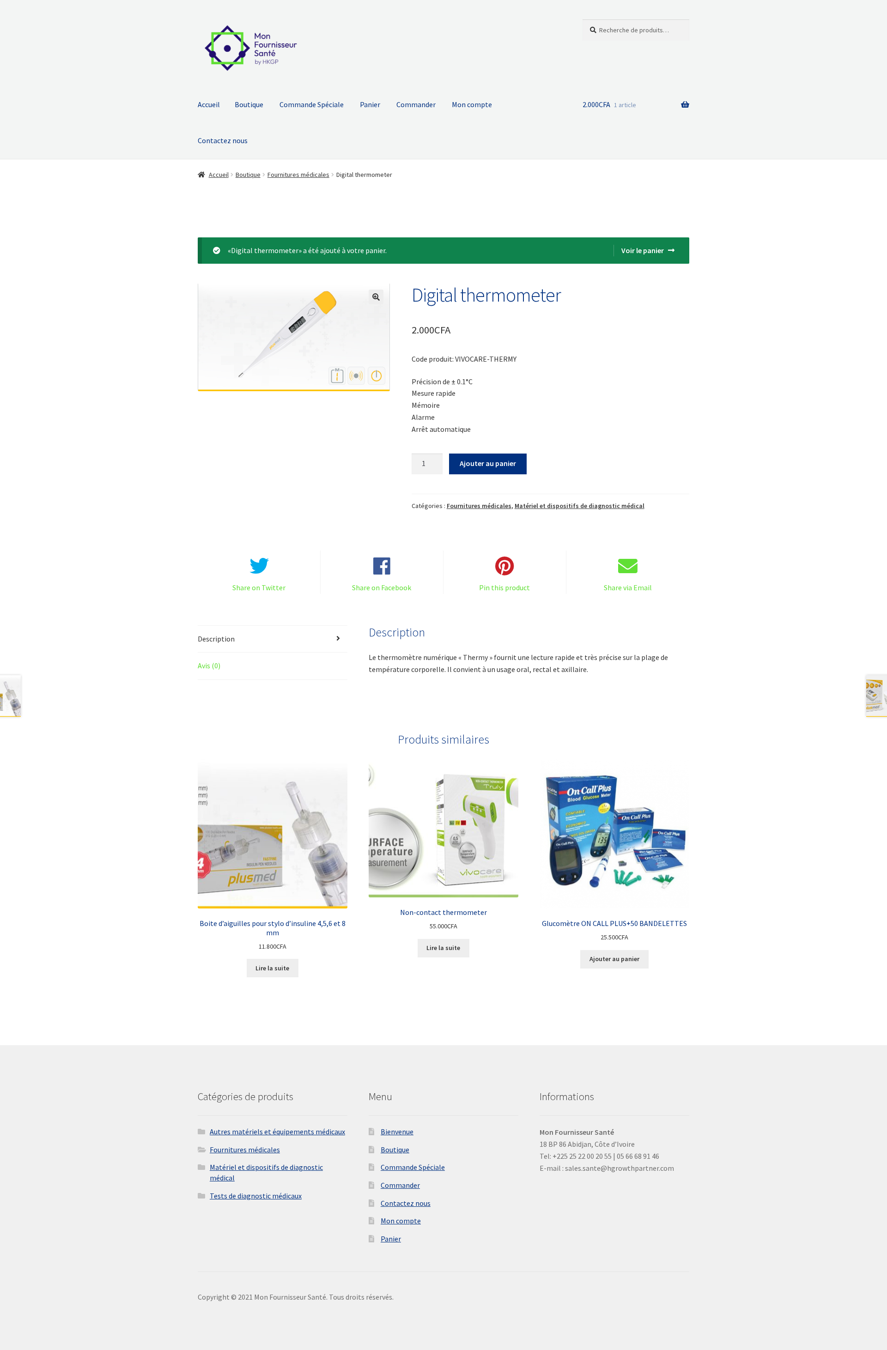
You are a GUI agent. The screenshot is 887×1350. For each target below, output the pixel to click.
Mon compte (472, 104)
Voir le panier (642, 250)
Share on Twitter (259, 587)
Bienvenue (397, 1131)
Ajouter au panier (488, 463)
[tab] (272, 639)
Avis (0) (209, 665)
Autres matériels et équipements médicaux (277, 1131)
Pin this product (504, 587)
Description (216, 638)
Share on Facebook (381, 587)
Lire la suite (272, 968)
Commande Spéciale (311, 104)
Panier (370, 104)
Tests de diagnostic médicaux (256, 1195)
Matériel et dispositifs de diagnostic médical (579, 506)
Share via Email (628, 587)
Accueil (209, 104)
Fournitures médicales (298, 174)
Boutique (249, 104)
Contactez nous (223, 140)
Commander (416, 104)
